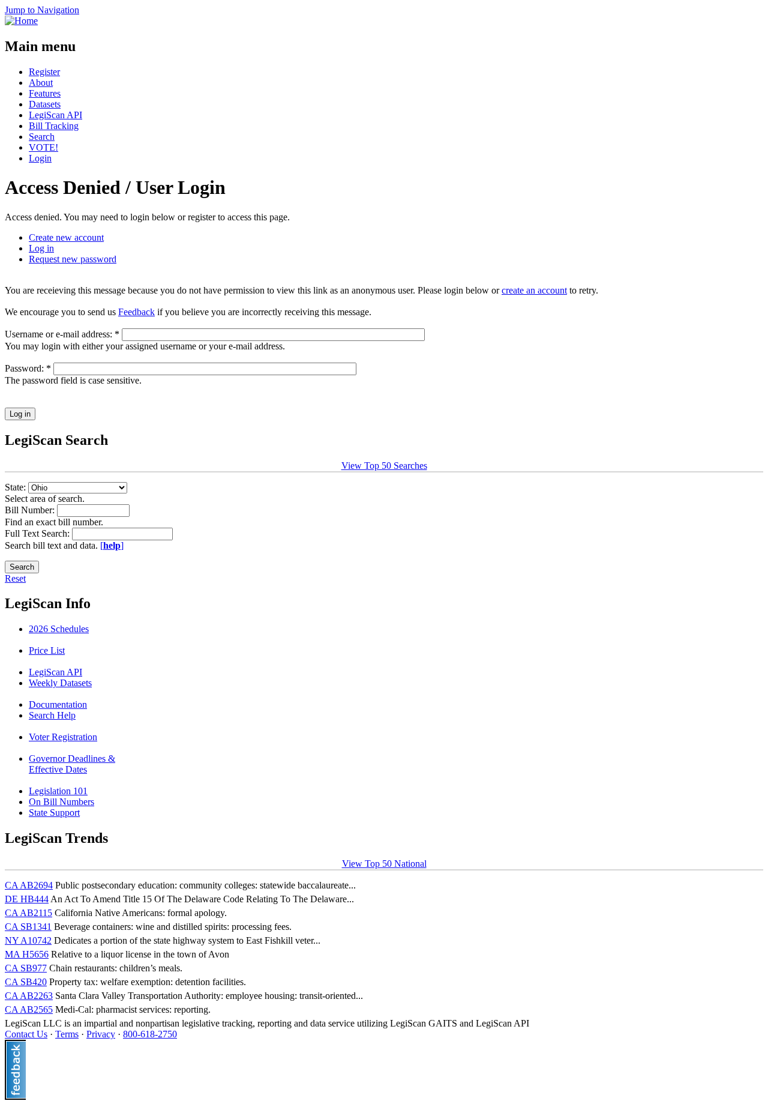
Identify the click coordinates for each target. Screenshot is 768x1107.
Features (45, 93)
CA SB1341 (28, 926)
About (41, 82)
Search (42, 136)
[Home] (21, 21)
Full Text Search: (38, 533)
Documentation (58, 704)
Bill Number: (31, 510)
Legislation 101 (58, 791)
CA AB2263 (29, 996)
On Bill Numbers (61, 802)
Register (44, 72)
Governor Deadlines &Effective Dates (72, 763)
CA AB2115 (28, 913)
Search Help (52, 715)
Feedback (136, 312)
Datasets (45, 104)
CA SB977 (26, 968)
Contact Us (26, 1034)
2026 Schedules (59, 629)
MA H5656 (27, 954)
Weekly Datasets (60, 683)
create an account (534, 290)
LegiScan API (55, 115)
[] (112, 545)
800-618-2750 (150, 1034)
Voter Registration (63, 737)
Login (40, 158)
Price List (47, 650)
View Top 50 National (384, 863)
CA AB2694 (29, 885)
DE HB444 (27, 899)
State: (16, 487)
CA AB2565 (29, 1009)
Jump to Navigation (42, 10)
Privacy (100, 1034)
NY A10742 (28, 940)
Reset (15, 578)
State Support (54, 812)
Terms (67, 1034)
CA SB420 (26, 982)
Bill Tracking (54, 126)
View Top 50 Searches (384, 465)
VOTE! (43, 147)
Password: (28, 368)
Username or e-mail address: (62, 334)
